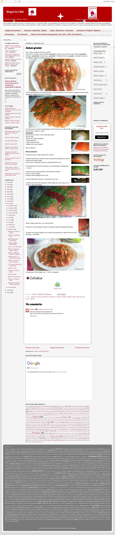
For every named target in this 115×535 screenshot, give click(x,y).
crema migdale (16, 468)
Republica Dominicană (82, 431)
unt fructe (63, 517)
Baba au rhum (39, 452)
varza (108, 517)
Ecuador (40, 414)
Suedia (32, 298)
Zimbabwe (34, 442)
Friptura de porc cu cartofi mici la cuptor (14, 257)
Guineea (34, 419)
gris (74, 478)
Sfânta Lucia (35, 435)
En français (22, 34)
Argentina (34, 408)
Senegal (79, 433)
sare (49, 509)
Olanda (69, 297)
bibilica (43, 454)
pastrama (68, 499)
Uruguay (62, 440)
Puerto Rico (59, 430)
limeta (87, 487)
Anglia (66, 406)
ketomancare (25, 485)
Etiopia (78, 414)
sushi (67, 514)
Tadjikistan (34, 438)
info (13, 482)
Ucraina (43, 440)
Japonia (62, 422)
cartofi (79, 460)
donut (59, 471)
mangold (7, 491)
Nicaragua (76, 427)
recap (30, 505)
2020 (8, 196)
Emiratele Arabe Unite (59, 414)
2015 (8, 292)
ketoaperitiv (85, 484)
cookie (65, 465)
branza (26, 456)
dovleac (69, 471)
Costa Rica (74, 413)
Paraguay (33, 430)
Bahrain (76, 408)
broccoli (67, 456)
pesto (57, 501)
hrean (70, 480)
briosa (55, 456)
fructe (104, 475)
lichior (65, 487)
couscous (18, 467)
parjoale (18, 499)
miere (39, 492)
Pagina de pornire (13, 30)
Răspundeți (33, 316)
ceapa (6, 462)
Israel (44, 422)
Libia (56, 424)
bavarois (101, 452)
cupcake (108, 468)
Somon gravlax (12, 274)
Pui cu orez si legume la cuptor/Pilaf (15, 265)
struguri (29, 514)
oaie (70, 496)
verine (34, 519)
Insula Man (32, 420)
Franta (35, 417)
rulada (55, 507)
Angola (72, 406)
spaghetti (57, 512)
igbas (97, 480)
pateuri (90, 499)
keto (77, 484)
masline (54, 491)
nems (96, 494)
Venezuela (80, 440)
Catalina (32, 309)
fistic (12, 475)
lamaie (94, 485)
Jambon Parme (25, 483)
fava (86, 473)
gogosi (34, 478)
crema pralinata (44, 468)
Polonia (43, 431)
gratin (62, 478)
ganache (58, 476)
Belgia (87, 408)
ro (92, 505)
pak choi (35, 498)
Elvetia (50, 414)
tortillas (86, 516)
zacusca (101, 519)
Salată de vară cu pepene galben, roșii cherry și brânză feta (13, 47)
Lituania (70, 424)
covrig (24, 467)
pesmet (30, 501)
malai (66, 489)
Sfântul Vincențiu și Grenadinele (57, 435)
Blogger (73, 528)
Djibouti (35, 414)
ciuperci (36, 463)
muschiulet (52, 494)
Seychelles (28, 435)
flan (17, 475)
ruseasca (67, 507)
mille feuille (53, 492)
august (10, 215)
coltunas (99, 463)
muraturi (35, 494)
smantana (93, 511)
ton (62, 516)
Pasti (62, 499)
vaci (93, 517)
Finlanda (52, 297)
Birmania (50, 409)
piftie (76, 501)
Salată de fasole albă (11, 144)
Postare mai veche (82, 348)
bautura (94, 452)
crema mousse (25, 468)
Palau (68, 429)
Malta (56, 425)
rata (12, 505)
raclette (102, 503)
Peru (38, 431)
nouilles (30, 496)
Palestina (73, 429)
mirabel (59, 492)
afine (18, 449)
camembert (89, 458)
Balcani (71, 452)
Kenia (76, 422)
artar (96, 451)
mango (106, 489)
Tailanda (41, 438)
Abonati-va (102, 137)
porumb (26, 503)
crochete (87, 468)
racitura (96, 503)
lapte (6, 487)
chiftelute (66, 462)
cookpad (71, 465)
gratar (57, 478)
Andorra (61, 406)
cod (95, 463)
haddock (31, 480)
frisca (90, 475)
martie (10, 227)
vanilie (98, 517)
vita (66, 519)
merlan (108, 491)
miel (34, 492)
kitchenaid (60, 485)
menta (90, 491)
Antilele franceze (80, 406)
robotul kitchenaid (105, 505)
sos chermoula (44, 512)
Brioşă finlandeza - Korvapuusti (13, 239)
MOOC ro (87, 492)
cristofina (76, 468)
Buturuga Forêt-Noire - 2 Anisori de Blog (14, 283)
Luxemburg (77, 424)
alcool (46, 449)
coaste (83, 463)
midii (29, 492)
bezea (28, 454)
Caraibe (73, 411)
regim (35, 505)
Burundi (42, 411)
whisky (82, 519)
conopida (45, 465)
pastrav (74, 499)
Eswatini (73, 414)
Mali (52, 425)
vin (44, 519)
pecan (102, 499)
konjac (78, 485)
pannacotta (76, 498)
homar (59, 480)
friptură (83, 475)
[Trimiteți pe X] (61, 294)
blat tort (76, 454)
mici (19, 492)
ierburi (91, 480)
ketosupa (44, 485)
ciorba (20, 463)
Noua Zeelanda (36, 429)
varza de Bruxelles (12, 519)
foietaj (43, 475)
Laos (34, 424)
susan (62, 514)
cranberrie (50, 467)
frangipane (64, 475)
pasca (32, 499)
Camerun (54, 411)
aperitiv (33, 297)
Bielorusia (44, 409)
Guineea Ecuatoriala (43, 418)
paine (28, 498)
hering (54, 480)
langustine (101, 485)
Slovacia (87, 435)
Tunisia (81, 438)
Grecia (85, 417)
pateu (85, 499)
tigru (32, 516)
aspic (6, 452)
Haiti (65, 418)
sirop (75, 511)
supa (50, 514)
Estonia (67, 414)
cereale (18, 461)
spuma (87, 512)
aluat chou (65, 449)
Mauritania (68, 425)
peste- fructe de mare (78, 297)
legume (31, 487)
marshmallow (37, 491)
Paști (79, 499)
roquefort (27, 507)
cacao (45, 458)
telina (23, 516)
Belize (29, 409)
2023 (8, 189)
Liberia (51, 424)
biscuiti (69, 454)
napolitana (80, 494)
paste (56, 499)
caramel (51, 460)
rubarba (50, 507)
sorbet (24, 512)
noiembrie (11, 208)
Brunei (86, 409)
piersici (71, 501)
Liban (44, 424)
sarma (59, 509)
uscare (74, 517)
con (23, 465)
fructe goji (7, 476)
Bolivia (56, 409)
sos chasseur (36, 512)
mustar (58, 494)
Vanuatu (74, 440)
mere (96, 491)
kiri (49, 485)
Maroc (61, 425)
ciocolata (12, 463)
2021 (8, 194)
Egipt (45, 414)
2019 (8, 199)
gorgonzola (41, 478)
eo (16, 473)
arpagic (91, 451)
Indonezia (82, 419)
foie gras (37, 475)
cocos (89, 463)
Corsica (68, 413)
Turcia (87, 438)
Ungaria (55, 440)
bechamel (107, 452)
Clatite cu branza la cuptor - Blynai (13, 249)
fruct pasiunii (98, 475)
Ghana (72, 417)
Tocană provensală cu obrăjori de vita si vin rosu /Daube (12, 153)
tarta (6, 516)
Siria (82, 435)
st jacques (100, 512)
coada (70, 463)
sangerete (21, 509)
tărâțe (18, 516)
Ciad (29, 413)
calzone (76, 458)
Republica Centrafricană (69, 430)
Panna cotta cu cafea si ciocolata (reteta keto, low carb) (12, 169)
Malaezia (36, 425)
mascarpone (45, 491)
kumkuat (84, 485)
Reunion (28, 433)
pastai (43, 499)
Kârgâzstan (28, 424)
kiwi (68, 485)
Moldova (29, 427)
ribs (76, 505)
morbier (93, 492)
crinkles (70, 468)
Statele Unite (55, 437)
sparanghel (75, 512)
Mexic (80, 425)
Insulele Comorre (50, 420)
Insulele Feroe (59, 420)
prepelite (62, 503)
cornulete (95, 465)
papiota (95, 498)
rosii (36, 507)
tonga (40, 441)
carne (64, 460)
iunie (9, 220)
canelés (8, 460)
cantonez (20, 460)
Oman (49, 429)
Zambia (107, 519)
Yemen (28, 441)
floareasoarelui (24, 475)
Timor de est (60, 438)
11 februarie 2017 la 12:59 (45, 309)
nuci (46, 496)
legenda (24, 487)
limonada (93, 487)
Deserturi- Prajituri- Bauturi (88, 30)
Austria (57, 408)
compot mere (13, 465)
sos (29, 512)
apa (45, 451)
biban (38, 454)
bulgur (12, 458)
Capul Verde (67, 411)
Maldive (47, 425)
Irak (88, 420)
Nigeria (86, 427)
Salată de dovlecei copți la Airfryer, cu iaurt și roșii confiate (12, 64)
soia (7, 512)
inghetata (18, 482)
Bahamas (71, 408)
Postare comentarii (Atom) (41, 351)
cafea (55, 458)
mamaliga (89, 489)
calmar (71, 458)
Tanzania (53, 438)
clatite (43, 463)
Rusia (46, 433)
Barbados (82, 408)
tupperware (17, 517)
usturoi (80, 517)
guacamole (79, 478)
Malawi (42, 425)
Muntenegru (54, 427)
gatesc (74, 476)
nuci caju (53, 496)
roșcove (44, 507)
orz (100, 496)
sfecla (46, 511)
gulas (11, 480)
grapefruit (52, 478)
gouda (46, 478)
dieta (44, 471)
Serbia (85, 433)
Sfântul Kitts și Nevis (44, 435)
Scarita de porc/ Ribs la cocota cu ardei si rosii (11, 148)
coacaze (65, 463)
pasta (39, 499)
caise (61, 458)
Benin (34, 409)
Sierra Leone (69, 435)
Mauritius (74, 425)
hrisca (75, 480)
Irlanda (33, 422)
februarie (11, 229)
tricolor (97, 516)
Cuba (86, 413)
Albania (48, 406)
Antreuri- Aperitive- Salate (35, 30)
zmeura (13, 521)
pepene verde (13, 501)
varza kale (21, 519)
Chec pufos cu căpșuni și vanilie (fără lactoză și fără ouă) (12, 56)
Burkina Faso (36, 411)
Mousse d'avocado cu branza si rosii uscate (11, 163)
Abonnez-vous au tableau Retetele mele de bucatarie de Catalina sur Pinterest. (101, 149)
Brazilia (81, 409)
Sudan (64, 437)
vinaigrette (49, 519)
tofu (55, 516)
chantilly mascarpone (31, 462)
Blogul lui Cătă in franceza (12, 120)
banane (81, 452)
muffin (22, 494)
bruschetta (84, 456)
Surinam (75, 436)
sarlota (54, 509)
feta (90, 473)
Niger (81, 427)
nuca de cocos (38, 496)
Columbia (49, 413)
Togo (66, 438)
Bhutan (38, 409)
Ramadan (7, 505)
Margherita (24, 491)
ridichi (87, 505)
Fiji (82, 414)
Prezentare (9, 34)
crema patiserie (34, 468)
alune (87, 449)
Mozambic (47, 427)
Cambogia (48, 411)
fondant (49, 475)
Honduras (70, 418)
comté (19, 465)
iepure (87, 480)
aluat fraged (73, 449)
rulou (61, 507)
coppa (78, 465)
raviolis (18, 505)
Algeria (54, 406)
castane (94, 460)
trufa (6, 517)
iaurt (81, 480)
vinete (56, 519)
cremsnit (58, 468)
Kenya (72, 483)
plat (102, 501)
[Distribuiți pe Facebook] (63, 294)
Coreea (61, 413)
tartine (12, 516)
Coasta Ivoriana (41, 413)
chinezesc (94, 462)
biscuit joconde (62, 454)
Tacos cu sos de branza (15, 246)
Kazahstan (70, 422)
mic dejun (13, 492)
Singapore (76, 435)
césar (23, 461)
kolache (73, 485)
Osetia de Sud (55, 429)
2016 (8, 290)
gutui (15, 480)
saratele (39, 509)
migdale (44, 492)
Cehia (78, 411)
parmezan (25, 499)
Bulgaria (28, 411)
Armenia (41, 408)
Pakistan (62, 429)
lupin (6, 489)
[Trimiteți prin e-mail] (58, 294)
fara (53, 473)
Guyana (60, 418)
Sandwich (14, 509)
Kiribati (81, 422)
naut (90, 494)
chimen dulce (80, 461)
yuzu (96, 519)
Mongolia (41, 427)
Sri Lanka (47, 436)
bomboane (99, 454)
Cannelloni (14, 460)
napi (75, 494)
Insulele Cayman (40, 420)
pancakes (63, 498)
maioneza (49, 489)
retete (65, 505)
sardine (45, 509)
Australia (51, 408)
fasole (80, 473)
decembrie (11, 205)
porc (6, 503)
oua (14, 498)
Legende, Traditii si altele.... (13, 122)
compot (6, 465)
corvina (106, 465)
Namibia (61, 427)
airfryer (32, 449)
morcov (99, 492)
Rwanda (54, 433)
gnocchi (24, 478)
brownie (73, 456)
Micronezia (87, 425)
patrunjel (96, 499)
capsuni (31, 460)
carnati (57, 460)
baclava (45, 452)
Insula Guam (27, 482)
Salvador (60, 433)
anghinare (7, 451)
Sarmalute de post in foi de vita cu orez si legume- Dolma (12, 133)
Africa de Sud (41, 406)
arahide (67, 451)
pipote (80, 501)
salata (94, 507)
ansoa (30, 451)
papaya (89, 498)
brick (49, 456)
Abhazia (27, 406)
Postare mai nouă (32, 348)
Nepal (70, 427)
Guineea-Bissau (52, 418)
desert (35, 471)
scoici (77, 509)
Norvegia (64, 297)
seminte (91, 509)
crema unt (51, 468)
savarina (72, 509)
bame (76, 452)
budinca (105, 456)
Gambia (51, 417)
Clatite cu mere (12, 268)
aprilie (10, 224)
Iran (28, 422)
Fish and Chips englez (11, 140)
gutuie (20, 480)
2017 (8, 203)
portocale (13, 503)
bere (23, 454)
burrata (25, 458)
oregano (90, 496)
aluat (57, 449)
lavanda (18, 487)
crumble (94, 468)
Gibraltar (78, 417)
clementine (50, 463)
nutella (66, 496)
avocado (24, 452)
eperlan (20, 473)
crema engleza (101, 467)
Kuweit (86, 422)
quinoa (91, 503)
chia (61, 462)
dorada (63, 471)
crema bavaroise (65, 467)
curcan (8, 471)
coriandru (89, 465)
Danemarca (45, 297)
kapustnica (44, 483)
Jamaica (56, 422)
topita (76, 516)
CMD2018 (57, 463)
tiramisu (44, 516)
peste (35, 501)
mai (9, 222)
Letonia (39, 424)
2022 (8, 191)
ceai (107, 460)
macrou (30, 489)
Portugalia (51, 431)
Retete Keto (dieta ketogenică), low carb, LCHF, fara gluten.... (57, 34)
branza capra (36, 456)
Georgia (57, 417)
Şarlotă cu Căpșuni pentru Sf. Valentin (14, 253)
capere (25, 460)
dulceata (89, 471)
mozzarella (14, 494)
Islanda (59, 297)
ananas (94, 449)
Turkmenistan (31, 440)
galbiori (36, 476)
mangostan (13, 491)
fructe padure (16, 476)
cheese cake (54, 462)
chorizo (102, 462)
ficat (95, 473)
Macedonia (85, 424)
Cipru (34, 413)
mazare (73, 491)
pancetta (70, 498)
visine (62, 519)
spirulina (83, 512)
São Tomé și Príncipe (30, 509)
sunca (45, 514)
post (32, 503)
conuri (60, 465)
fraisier (58, 475)
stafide (8, 514)
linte (98, 487)
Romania (36, 433)
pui (80, 503)
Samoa (65, 433)
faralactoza (68, 473)
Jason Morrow (60, 528)
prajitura (39, 503)
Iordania (84, 420)
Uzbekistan (68, 440)
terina (28, 516)
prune (67, 503)
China (87, 411)
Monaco (35, 427)
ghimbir (7, 478)
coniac (39, 465)
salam (88, 507)
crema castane (74, 467)
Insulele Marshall (67, 420)
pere (20, 501)
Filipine (86, 414)
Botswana (75, 409)
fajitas (49, 473)
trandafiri (92, 516)
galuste (41, 476)
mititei (64, 492)
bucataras (39, 297)
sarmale (65, 509)
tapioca (106, 514)
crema (56, 467)
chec (40, 462)
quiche (86, 503)
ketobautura (95, 484)
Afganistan (33, 406)
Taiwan (47, 438)
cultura (103, 468)
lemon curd (40, 487)
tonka (72, 516)
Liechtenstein (62, 424)
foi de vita (31, 475)
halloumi (40, 480)
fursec (24, 476)
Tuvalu (37, 440)
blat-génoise (84, 454)
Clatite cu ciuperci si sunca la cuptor (13, 261)
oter (6, 498)
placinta (95, 501)
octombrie (11, 210)
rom (13, 507)
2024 (8, 187)
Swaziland (81, 436)
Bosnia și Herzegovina (65, 409)
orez (95, 496)
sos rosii (51, 512)
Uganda (49, 440)
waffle (76, 519)
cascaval (86, 460)
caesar (50, 458)
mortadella (106, 492)
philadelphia (64, 501)
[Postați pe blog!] (60, 294)
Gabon (45, 417)
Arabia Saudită (59, 451)
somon (28, 298)
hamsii (49, 480)
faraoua (74, 473)
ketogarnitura (8, 485)
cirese (29, 463)
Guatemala (28, 418)
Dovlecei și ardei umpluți (12, 137)
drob (84, 471)
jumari (38, 483)
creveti (63, 468)
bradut (21, 456)
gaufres (81, 476)
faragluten (58, 473)
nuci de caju (60, 496)
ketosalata (36, 485)
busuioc (40, 458)
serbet (102, 509)
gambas (46, 476)
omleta (84, 496)
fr (55, 297)
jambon (18, 484)
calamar (66, 458)
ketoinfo (17, 485)
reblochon (24, 505)
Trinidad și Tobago (73, 438)
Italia (49, 422)
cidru (6, 463)
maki (56, 489)
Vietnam (87, 440)
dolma (54, 471)
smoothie (108, 511)
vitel (72, 519)
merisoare (103, 491)
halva (45, 480)
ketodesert (103, 484)
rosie (32, 507)
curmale (14, 471)
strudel (24, 514)
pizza (88, 501)
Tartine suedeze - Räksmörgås (13, 243)
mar (19, 491)
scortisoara (84, 509)
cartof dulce (72, 460)
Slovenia (29, 437)
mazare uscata (82, 491)
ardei (73, 451)
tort (80, 516)
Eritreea (25, 473)
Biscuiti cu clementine (14, 276)
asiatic (105, 451)
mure (40, 494)
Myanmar (64, 494)
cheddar (47, 462)
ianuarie (10, 287)
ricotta (81, 505)
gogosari (29, 478)
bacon (50, 452)
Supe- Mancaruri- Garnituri (61, 30)
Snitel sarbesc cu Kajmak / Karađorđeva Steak (12, 174)
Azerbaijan (64, 408)
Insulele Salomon (76, 420)
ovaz (19, 498)
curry (20, 471)
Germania (64, 417)
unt (57, 517)
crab (34, 467)
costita (13, 467)
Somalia (35, 436)
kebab (63, 483)
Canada (60, 411)
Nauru (66, 427)
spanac (63, 512)
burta (30, 458)
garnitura (65, 476)
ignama (101, 480)
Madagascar (29, 425)
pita (85, 501)
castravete (100, 460)
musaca (46, 494)
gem (86, 476)
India (75, 419)
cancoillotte (107, 458)
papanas (83, 498)
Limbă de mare (80, 487)
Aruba (46, 408)
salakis (83, 507)
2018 (8, 201)
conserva (53, 465)
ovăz (23, 498)
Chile (83, 411)
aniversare (24, 451)
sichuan (52, 511)
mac (18, 489)
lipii (102, 487)
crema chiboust (83, 467)
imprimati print (57, 288)
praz (47, 503)
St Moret (108, 512)
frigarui (78, 475)
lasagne (13, 487)
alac (36, 449)
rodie (9, 507)
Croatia (81, 413)
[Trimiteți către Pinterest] (65, 294)
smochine (101, 511)
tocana (50, 516)
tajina (95, 514)
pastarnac (50, 499)
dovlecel (77, 471)
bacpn (55, 452)
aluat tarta (80, 449)
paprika (101, 498)
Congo (55, 413)
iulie (9, 217)
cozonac (29, 467)
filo (107, 473)
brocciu (61, 456)
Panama (80, 429)
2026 (8, 182)
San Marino (72, 433)
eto (45, 473)
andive (100, 449)
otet (9, 498)
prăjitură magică (55, 503)
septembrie (11, 212)
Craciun (39, 467)
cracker (44, 467)
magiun (43, 489)
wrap (87, 519)
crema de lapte (92, 467)
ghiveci (12, 478)
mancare (97, 489)
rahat (107, 503)
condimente (28, 465)
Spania (41, 437)
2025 (8, 184)
